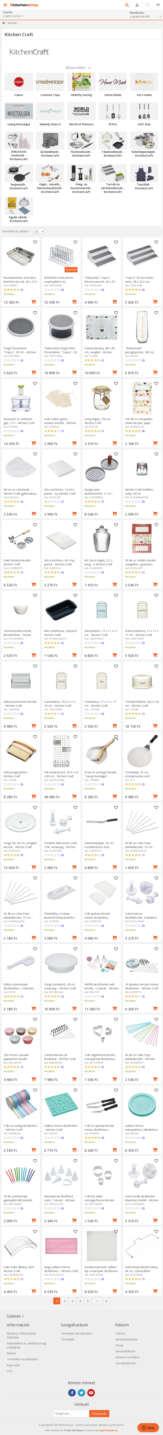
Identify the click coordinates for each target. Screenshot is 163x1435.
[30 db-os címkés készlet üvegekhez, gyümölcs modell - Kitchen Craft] (142, 539)
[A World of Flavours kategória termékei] (81, 111)
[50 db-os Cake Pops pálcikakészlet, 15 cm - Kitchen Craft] (21, 892)
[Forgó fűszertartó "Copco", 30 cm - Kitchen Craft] (21, 327)
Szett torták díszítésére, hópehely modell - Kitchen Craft (141, 1200)
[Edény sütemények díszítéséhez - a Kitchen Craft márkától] (21, 963)
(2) (102, 360)
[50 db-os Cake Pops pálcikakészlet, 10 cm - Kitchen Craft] (142, 822)
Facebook (72, 1393)
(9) (102, 1137)
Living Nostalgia (19, 124)
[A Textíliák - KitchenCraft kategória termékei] (144, 173)
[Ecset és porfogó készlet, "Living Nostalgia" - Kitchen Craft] (101, 751)
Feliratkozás (99, 1413)
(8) (143, 431)
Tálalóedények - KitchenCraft (113, 153)
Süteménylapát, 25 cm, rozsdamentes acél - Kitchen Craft (99, 847)
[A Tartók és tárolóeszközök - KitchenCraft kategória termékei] (113, 173)
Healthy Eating (81, 95)
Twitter (81, 1393)
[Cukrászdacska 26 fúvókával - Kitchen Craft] (61, 1034)
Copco (19, 95)
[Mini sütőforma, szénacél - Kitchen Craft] (61, 610)
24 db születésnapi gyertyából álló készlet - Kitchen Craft (19, 1200)
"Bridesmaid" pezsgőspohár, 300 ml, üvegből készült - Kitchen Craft (141, 354)
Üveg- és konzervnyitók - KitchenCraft (81, 188)
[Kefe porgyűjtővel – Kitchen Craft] (21, 751)
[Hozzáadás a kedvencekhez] (35, 242)
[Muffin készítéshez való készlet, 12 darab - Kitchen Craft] (101, 963)
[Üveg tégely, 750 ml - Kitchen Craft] (101, 398)
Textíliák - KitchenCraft (144, 186)
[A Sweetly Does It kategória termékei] (50, 111)
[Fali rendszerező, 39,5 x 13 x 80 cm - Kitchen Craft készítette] (61, 751)
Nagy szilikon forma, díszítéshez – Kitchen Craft (61, 1269)
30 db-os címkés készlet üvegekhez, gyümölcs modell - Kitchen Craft (140, 564)
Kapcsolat (13, 1365)
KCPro (113, 124)
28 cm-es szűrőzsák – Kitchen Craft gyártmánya (20, 491)
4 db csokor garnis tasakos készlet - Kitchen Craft (60, 423)
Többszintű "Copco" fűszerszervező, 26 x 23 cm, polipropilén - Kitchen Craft (100, 283)
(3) (143, 784)
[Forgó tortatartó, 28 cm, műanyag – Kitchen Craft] (61, 963)
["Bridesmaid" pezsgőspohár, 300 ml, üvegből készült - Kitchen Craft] (142, 327)
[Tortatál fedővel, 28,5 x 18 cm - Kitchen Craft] (142, 680)
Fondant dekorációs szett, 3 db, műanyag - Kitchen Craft (61, 847)
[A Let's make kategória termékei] (144, 82)
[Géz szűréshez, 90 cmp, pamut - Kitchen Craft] (61, 539)
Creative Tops (50, 95)
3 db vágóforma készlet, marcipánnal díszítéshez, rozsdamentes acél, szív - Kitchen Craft (100, 1061)
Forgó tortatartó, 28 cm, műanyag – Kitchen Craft (60, 986)
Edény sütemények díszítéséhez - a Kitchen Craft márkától (19, 988)
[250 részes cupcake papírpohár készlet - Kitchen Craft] (21, 1034)
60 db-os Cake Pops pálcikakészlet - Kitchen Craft (140, 1059)
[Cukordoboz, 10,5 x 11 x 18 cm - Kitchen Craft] (61, 680)
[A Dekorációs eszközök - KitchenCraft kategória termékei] (19, 140)
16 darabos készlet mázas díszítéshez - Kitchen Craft (142, 986)
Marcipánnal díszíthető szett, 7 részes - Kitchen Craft (59, 1200)
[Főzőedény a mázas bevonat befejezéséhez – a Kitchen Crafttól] (61, 892)
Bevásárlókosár (125, 1351)
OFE (9, 1371)
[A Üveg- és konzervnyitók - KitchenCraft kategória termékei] (81, 173)
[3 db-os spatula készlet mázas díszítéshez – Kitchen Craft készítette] (101, 1104)
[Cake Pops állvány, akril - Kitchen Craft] (21, 1246)
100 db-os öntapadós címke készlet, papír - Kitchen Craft (139, 423)
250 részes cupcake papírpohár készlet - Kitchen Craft (16, 1059)
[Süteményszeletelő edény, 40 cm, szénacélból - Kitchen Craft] (142, 1246)
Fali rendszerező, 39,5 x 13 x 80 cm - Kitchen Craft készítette (61, 776)
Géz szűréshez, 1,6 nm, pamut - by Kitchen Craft (60, 491)
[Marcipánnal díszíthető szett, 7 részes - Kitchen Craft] (61, 1175)
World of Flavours (81, 124)
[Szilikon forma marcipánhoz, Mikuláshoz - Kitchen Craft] (142, 1104)
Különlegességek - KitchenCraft (144, 153)
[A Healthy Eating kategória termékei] (81, 82)
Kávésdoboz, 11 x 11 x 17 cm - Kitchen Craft (100, 633)
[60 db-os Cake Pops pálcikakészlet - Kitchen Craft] (142, 1034)
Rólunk (11, 1353)
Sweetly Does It (50, 124)
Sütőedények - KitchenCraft (50, 153)
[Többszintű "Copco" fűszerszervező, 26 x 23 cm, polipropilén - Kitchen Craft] (101, 256)
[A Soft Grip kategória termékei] (144, 111)
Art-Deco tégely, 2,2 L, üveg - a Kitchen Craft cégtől (99, 564)
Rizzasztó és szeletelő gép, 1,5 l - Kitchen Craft (19, 421)
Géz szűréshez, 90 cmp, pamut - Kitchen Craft (59, 562)
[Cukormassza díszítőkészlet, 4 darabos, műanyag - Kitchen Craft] (142, 892)
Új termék (71, 269)
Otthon (3, 24)
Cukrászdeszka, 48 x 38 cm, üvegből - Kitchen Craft (99, 352)
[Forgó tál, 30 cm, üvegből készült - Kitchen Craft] (21, 822)
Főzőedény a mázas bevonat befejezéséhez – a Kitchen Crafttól (60, 917)
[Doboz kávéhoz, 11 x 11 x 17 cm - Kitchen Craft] (142, 610)
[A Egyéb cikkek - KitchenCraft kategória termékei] (19, 206)
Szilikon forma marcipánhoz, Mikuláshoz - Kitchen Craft (141, 1129)
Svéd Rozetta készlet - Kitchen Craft (18, 562)
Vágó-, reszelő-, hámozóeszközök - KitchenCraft (50, 188)
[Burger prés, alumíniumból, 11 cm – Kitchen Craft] (101, 468)
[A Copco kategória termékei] (19, 82)
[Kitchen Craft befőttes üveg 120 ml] (142, 468)
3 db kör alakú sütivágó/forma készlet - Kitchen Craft (100, 1200)
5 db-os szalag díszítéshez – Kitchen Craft (20, 1128)
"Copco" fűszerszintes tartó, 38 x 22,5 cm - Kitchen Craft (139, 281)
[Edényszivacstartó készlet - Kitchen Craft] (21, 680)
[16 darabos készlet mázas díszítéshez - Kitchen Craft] (142, 963)
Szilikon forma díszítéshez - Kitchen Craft (60, 1128)
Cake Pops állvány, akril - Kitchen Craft (19, 1269)
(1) (62, 431)
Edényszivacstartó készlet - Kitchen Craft (20, 703)
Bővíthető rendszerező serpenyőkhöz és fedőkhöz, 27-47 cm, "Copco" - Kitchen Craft (59, 283)
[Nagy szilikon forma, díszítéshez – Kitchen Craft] (61, 1246)
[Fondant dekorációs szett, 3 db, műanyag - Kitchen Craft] (61, 822)
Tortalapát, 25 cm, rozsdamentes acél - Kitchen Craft (138, 776)
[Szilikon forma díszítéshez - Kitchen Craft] (61, 1104)
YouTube (91, 1393)
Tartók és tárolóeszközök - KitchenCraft (113, 188)
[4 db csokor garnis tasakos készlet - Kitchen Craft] (61, 398)
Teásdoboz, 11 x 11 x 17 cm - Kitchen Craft (100, 703)
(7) (102, 501)
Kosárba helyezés (34, 301)
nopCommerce (108, 1430)
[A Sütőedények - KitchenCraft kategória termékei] (50, 140)
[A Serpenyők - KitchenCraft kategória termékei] (19, 173)
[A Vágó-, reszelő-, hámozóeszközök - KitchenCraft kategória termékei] (50, 173)
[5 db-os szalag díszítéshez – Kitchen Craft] (21, 1104)
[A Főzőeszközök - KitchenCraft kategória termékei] (81, 140)
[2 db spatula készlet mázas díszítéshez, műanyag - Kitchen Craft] (101, 892)
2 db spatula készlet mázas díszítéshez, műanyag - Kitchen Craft (100, 917)
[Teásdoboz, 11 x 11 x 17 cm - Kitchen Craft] (101, 680)
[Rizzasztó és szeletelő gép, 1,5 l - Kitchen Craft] (21, 398)
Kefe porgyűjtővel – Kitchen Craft (16, 774)
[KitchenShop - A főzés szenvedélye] (25, 5)
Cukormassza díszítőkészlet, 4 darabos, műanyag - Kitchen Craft (141, 917)
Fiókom (120, 1333)
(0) (62, 289)
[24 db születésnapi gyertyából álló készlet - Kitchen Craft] (21, 1175)
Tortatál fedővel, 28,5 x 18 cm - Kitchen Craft (142, 703)
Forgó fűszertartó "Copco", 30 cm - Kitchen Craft (20, 352)
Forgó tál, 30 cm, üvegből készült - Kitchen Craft (20, 845)
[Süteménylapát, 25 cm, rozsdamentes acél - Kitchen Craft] (101, 822)
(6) (143, 289)
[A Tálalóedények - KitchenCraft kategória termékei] (113, 140)
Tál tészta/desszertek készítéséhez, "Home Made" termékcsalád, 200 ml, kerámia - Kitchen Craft (21, 637)
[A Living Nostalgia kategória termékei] (19, 111)
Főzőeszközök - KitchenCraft (81, 153)
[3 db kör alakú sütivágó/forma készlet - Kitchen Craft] (101, 1175)
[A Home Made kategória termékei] (113, 82)
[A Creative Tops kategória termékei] (50, 82)
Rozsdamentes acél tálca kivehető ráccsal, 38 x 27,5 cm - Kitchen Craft (20, 281)
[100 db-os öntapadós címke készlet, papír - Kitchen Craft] (142, 398)
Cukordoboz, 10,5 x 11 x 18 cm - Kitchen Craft (59, 703)
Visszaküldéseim (125, 1363)
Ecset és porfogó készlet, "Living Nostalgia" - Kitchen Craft (100, 776)
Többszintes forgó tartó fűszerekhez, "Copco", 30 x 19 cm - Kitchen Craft (60, 352)
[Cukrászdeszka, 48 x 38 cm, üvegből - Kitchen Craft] (101, 327)
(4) (21, 501)
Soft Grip (144, 124)
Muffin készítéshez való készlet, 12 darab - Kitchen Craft (101, 988)
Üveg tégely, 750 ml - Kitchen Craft (98, 421)
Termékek (67, 1339)
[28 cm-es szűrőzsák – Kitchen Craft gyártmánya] (21, 468)
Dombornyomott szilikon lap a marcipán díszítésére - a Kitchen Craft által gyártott (101, 1273)
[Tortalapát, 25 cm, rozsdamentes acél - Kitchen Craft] (142, 751)
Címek (119, 1345)
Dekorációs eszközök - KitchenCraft (19, 155)
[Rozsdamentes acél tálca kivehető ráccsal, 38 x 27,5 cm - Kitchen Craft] (21, 256)
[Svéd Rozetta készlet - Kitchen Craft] (21, 539)
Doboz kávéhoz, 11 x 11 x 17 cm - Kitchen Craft (141, 633)
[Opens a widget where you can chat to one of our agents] (148, 1428)
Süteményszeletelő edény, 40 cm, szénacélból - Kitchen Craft (142, 1271)
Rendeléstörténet (126, 1339)
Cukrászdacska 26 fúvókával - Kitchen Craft (60, 1057)
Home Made (113, 95)
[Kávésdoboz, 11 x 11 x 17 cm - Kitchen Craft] (101, 610)
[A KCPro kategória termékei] (113, 111)
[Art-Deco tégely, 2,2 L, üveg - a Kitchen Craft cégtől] (101, 539)
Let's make (144, 95)
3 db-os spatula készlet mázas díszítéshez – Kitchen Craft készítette (99, 1129)
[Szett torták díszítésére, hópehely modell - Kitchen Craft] (142, 1175)
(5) (21, 289)
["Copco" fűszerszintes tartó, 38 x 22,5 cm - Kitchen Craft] (142, 256)
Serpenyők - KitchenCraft (19, 186)
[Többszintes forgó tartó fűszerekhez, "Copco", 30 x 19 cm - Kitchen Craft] (61, 327)
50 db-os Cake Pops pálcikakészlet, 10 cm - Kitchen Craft (139, 847)
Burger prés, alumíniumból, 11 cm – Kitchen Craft (99, 493)
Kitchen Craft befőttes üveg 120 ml (139, 491)
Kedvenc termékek (127, 1357)
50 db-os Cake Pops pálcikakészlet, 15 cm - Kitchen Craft (18, 917)
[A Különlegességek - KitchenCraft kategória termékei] (144, 140)
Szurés (8, 12)
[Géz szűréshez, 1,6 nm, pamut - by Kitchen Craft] (61, 468)
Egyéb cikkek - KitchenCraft (19, 219)
